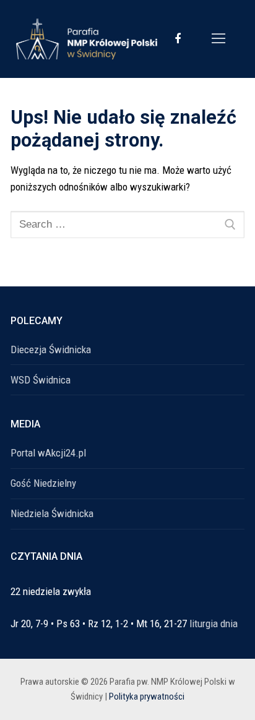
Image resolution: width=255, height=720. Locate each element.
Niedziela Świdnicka (52, 513)
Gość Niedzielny (43, 483)
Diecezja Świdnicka (51, 349)
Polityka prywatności (146, 696)
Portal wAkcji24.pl (48, 453)
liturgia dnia (213, 623)
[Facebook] (178, 39)
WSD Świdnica (41, 380)
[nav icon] (218, 39)
